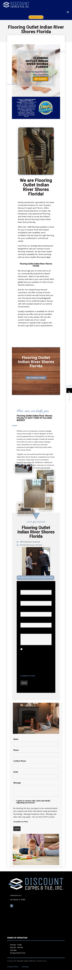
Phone (23, 598)
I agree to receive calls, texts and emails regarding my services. (37, 650)
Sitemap (25, 966)
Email (22, 620)
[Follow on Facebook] (11, 905)
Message (24, 631)
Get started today (36, 378)
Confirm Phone (26, 609)
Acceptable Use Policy (27, 676)
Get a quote (40, 79)
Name (23, 587)
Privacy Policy (12, 966)
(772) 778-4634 (37, 17)
